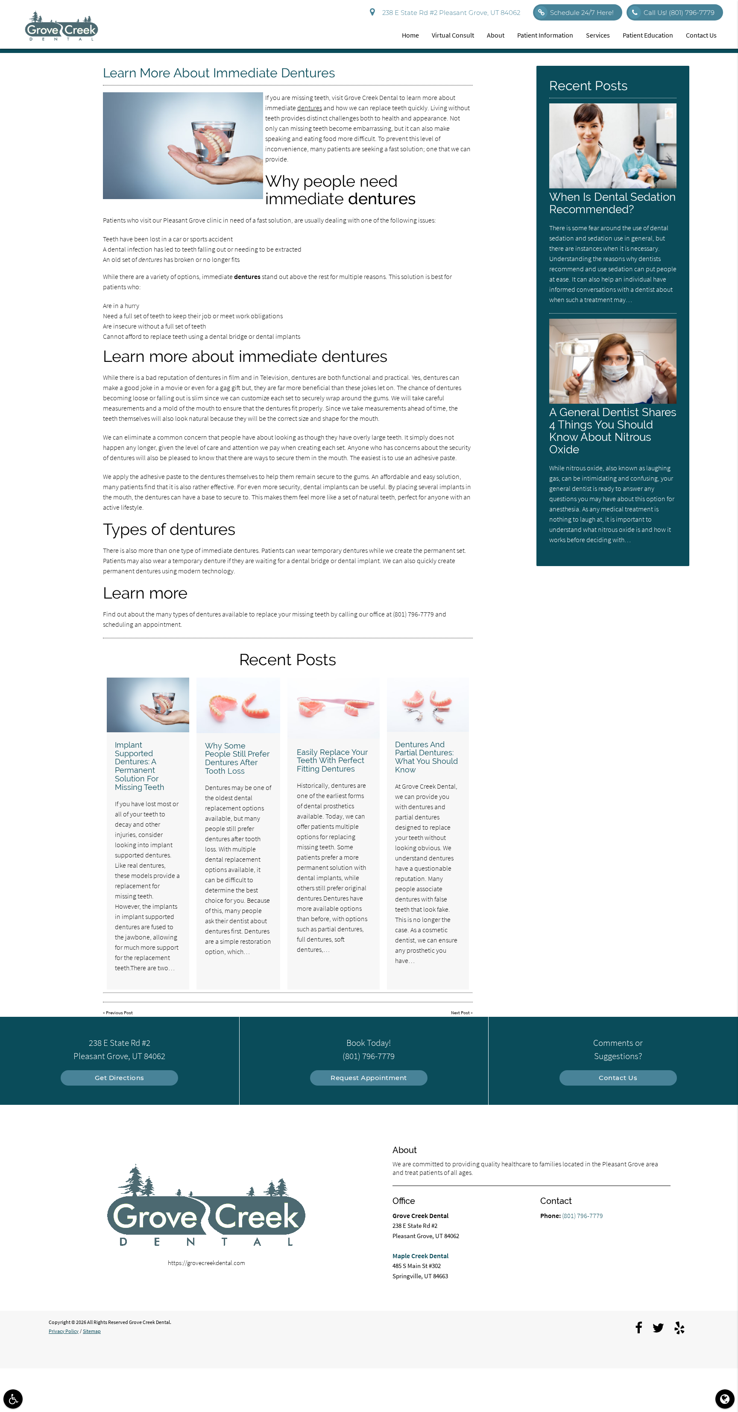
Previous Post (119, 1013)
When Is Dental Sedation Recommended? (612, 203)
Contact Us (701, 35)
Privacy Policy (64, 1331)
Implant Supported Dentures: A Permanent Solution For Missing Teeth (139, 766)
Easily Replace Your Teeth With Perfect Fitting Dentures (332, 761)
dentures (309, 107)
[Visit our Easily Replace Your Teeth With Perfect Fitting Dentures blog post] (333, 708)
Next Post (460, 1013)
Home (410, 35)
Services (598, 35)
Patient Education (648, 35)
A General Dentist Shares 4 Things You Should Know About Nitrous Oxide (612, 430)
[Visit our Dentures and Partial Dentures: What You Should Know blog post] (428, 705)
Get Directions (119, 1078)
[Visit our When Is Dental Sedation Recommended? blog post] (612, 186)
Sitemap (92, 1331)
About (495, 35)
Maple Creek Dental (420, 1255)
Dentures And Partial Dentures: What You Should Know (426, 757)
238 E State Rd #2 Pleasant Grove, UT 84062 (449, 13)
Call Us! (679, 13)
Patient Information (545, 35)
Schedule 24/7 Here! (582, 13)
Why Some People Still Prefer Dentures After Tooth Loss (237, 758)
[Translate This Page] (725, 1399)
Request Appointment (369, 1078)
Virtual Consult (453, 35)
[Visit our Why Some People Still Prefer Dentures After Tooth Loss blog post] (238, 706)
